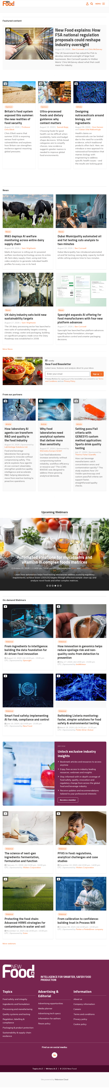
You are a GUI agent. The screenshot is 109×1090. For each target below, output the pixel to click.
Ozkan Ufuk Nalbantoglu (90, 129)
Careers (77, 1009)
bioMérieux (81, 664)
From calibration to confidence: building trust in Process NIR (78, 920)
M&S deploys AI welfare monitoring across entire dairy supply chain (24, 240)
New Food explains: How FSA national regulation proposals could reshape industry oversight (77, 37)
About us (78, 999)
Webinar (9, 641)
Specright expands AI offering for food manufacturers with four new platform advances (80, 318)
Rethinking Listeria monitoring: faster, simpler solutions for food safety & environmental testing (79, 719)
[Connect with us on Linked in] (54, 1055)
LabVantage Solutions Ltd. (16, 447)
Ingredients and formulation (16, 1004)
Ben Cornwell (78, 49)
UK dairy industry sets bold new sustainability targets (26, 316)
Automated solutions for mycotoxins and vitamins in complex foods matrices (54, 559)
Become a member (68, 799)
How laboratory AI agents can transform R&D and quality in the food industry (19, 434)
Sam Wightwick (29, 248)
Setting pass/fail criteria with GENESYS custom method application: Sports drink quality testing (88, 438)
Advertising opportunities (50, 1003)
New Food (27, 726)
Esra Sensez (97, 127)
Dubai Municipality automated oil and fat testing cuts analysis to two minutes (79, 240)
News (8, 231)
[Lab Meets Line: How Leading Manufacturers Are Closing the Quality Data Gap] (50, 586)
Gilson (73, 568)
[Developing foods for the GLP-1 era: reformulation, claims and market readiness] (60, 586)
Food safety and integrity (15, 999)
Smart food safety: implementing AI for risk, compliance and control (27, 717)
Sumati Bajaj (62, 127)
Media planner (45, 1008)
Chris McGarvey (95, 49)
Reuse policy (44, 1023)
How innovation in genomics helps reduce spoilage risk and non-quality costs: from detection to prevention (80, 652)
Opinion (9, 107)
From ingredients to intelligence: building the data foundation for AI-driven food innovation (26, 650)
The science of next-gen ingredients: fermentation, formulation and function (22, 857)
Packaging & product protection (18, 1027)
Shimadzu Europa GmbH (51, 451)
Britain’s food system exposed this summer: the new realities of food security (19, 117)
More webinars (9, 943)
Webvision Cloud (61, 1079)
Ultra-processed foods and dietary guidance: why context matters (51, 117)
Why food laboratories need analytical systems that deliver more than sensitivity (52, 436)
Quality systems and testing (16, 1014)
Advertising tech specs (49, 1013)
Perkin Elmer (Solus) (84, 730)
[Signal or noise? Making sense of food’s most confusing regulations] (52, 586)
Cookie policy (80, 1024)
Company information (84, 1004)
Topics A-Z (37, 1068)
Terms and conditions (84, 1014)
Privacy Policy (70, 381)
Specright (27, 660)
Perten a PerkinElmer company (89, 929)
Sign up (96, 374)
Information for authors (49, 1018)
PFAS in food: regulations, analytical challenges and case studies (78, 857)
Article (79, 107)
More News (8, 349)
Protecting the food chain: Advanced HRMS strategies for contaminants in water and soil (25, 922)
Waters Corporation (32, 867)
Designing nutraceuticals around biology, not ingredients (89, 117)
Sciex (25, 933)
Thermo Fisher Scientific (85, 454)
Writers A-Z (51, 1068)
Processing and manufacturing (17, 1009)
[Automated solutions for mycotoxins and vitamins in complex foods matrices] (55, 586)
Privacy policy (80, 1019)
